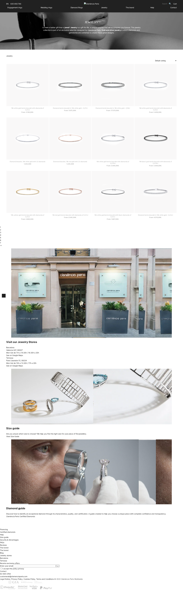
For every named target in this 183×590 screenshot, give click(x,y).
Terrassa (3, 561)
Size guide (4, 537)
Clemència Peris (94, 30)
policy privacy (18, 569)
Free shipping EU (7, 519)
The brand (130, 7)
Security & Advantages (9, 540)
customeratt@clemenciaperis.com (13, 576)
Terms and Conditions (45, 579)
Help (152, 7)
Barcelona (4, 558)
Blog (2, 553)
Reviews (3, 545)
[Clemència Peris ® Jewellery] (91, 4)
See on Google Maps (14, 355)
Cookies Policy (29, 579)
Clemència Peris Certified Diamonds (20, 516)
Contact (173, 7)
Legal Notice (5, 579)
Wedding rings (46, 7)
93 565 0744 (5, 574)
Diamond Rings (77, 7)
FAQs (2, 542)
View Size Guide (12, 436)
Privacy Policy (17, 579)
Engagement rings (14, 7)
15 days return (6, 524)
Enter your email (6, 566)
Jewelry (104, 7)
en (7, 4)
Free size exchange (8, 522)
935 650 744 (15, 4)
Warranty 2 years (7, 527)
